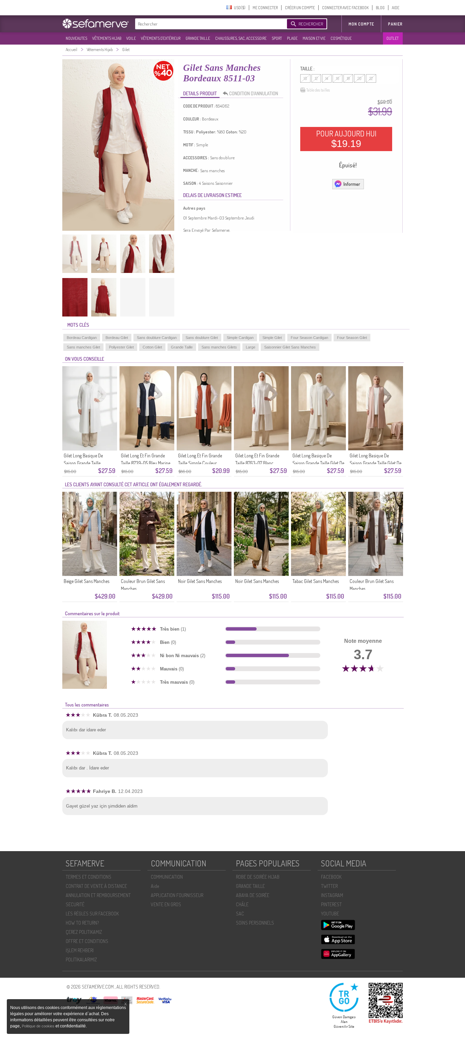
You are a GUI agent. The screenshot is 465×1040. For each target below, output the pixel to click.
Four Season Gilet (352, 338)
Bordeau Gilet (117, 338)
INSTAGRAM (332, 895)
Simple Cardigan (240, 338)
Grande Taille (182, 347)
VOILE (131, 38)
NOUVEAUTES (76, 38)
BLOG (380, 7)
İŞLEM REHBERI (80, 950)
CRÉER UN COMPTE (300, 7)
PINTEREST (331, 904)
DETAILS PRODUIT (200, 93)
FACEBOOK (331, 877)
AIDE (395, 7)
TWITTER (329, 886)
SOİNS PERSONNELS (255, 923)
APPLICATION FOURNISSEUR (177, 895)
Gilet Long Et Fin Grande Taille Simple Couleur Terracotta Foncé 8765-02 (202, 463)
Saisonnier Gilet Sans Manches (290, 347)
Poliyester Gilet (121, 347)
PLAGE (292, 38)
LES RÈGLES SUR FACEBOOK (92, 913)
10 (305, 78)
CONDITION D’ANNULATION (253, 93)
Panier (395, 24)
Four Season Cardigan (309, 338)
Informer (351, 184)
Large (250, 347)
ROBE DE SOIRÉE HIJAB (257, 877)
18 (348, 78)
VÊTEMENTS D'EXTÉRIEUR (160, 38)
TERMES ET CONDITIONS (88, 877)
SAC (240, 913)
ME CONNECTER (265, 7)
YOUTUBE (330, 913)
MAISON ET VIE (314, 38)
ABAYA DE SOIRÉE (252, 895)
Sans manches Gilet (83, 347)
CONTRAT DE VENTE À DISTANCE (96, 886)
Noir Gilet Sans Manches (200, 581)
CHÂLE (242, 904)
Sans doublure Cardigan (157, 338)
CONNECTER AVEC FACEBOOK (345, 7)
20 (359, 78)
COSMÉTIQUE (341, 38)
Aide (155, 886)
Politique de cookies (38, 1026)
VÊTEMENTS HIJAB (106, 38)
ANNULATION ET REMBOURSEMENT (98, 895)
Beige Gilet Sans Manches (86, 581)
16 (337, 78)
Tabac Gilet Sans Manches (315, 581)
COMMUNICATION (167, 877)
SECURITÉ (75, 904)
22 (371, 78)
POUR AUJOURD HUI (346, 139)
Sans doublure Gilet (202, 338)
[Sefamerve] (97, 23)
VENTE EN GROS (166, 904)
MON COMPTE (361, 24)
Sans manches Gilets (219, 347)
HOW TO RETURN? (82, 923)
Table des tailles (318, 90)
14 (326, 78)
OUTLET (392, 38)
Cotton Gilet (152, 347)
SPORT (277, 38)
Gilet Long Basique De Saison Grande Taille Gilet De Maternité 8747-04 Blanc (318, 463)
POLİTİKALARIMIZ (81, 959)
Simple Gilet (272, 338)
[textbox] (209, 23)
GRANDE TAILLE (198, 38)
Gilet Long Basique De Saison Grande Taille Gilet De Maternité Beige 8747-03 (375, 463)
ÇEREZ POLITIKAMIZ (84, 932)
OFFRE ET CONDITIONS (87, 941)
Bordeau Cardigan (82, 338)
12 (316, 78)
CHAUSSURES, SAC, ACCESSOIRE (241, 38)
